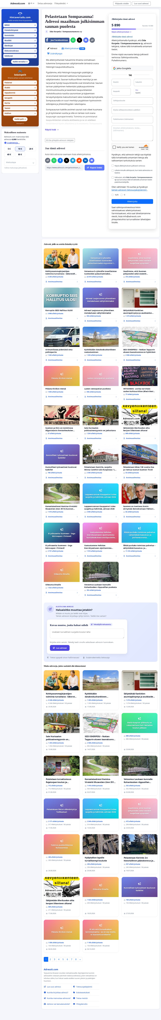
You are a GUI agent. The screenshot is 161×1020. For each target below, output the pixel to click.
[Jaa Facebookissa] (60, 160)
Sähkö (20, 25)
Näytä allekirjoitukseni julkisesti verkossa (130, 166)
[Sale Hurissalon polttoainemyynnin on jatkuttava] (100, 423)
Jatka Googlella (124, 68)
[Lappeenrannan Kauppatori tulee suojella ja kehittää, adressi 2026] (100, 501)
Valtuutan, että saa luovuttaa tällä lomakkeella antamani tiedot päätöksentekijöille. (133, 179)
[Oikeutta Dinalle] (62, 578)
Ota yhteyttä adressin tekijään (61, 140)
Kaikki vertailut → (20, 62)
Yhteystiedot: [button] (60, 3)
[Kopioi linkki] (92, 40)
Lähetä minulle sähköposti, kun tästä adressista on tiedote (133, 171)
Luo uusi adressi (141, 4)
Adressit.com (17, 3)
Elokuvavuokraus (20, 51)
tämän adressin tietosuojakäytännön (129, 190)
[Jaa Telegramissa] (72, 160)
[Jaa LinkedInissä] (85, 160)
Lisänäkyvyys (56, 53)
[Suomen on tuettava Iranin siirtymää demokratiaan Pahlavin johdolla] (139, 501)
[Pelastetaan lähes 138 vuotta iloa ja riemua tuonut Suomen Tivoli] (139, 462)
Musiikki (20, 40)
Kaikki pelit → (20, 119)
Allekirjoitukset (74, 48)
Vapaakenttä (20, 93)
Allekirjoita (132, 201)
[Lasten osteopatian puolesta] (100, 383)
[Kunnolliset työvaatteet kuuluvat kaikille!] (62, 462)
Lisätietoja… (13, 142)
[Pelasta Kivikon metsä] (62, 383)
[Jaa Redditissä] (79, 160)
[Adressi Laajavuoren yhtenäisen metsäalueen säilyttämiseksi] (100, 306)
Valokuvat (20, 56)
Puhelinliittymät (20, 30)
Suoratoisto (20, 35)
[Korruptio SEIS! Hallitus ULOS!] (62, 304)
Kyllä (116, 195)
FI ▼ (33, 3)
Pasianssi (20, 82)
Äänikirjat (20, 46)
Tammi (20, 108)
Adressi (53, 48)
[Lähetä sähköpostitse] (86, 40)
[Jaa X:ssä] (79, 40)
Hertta (20, 103)
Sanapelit (20, 98)
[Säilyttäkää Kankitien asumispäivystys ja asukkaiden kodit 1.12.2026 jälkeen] (139, 306)
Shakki (20, 88)
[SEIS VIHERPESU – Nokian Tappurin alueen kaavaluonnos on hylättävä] (139, 345)
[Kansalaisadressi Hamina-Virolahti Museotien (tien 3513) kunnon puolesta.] (62, 501)
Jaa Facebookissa (59, 40)
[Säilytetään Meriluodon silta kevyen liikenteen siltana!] (139, 423)
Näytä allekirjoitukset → (121, 32)
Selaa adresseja (45, 3)
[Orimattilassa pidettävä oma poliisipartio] (62, 345)
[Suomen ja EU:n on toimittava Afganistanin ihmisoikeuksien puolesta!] (62, 423)
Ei (124, 195)
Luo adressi (61, 648)
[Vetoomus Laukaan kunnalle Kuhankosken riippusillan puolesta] (100, 580)
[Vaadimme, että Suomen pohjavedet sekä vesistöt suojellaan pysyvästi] (139, 266)
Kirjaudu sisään (122, 4)
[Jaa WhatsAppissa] (73, 40)
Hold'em (20, 113)
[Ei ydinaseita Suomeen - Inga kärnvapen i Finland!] (62, 541)
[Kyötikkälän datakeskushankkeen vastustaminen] (100, 345)
